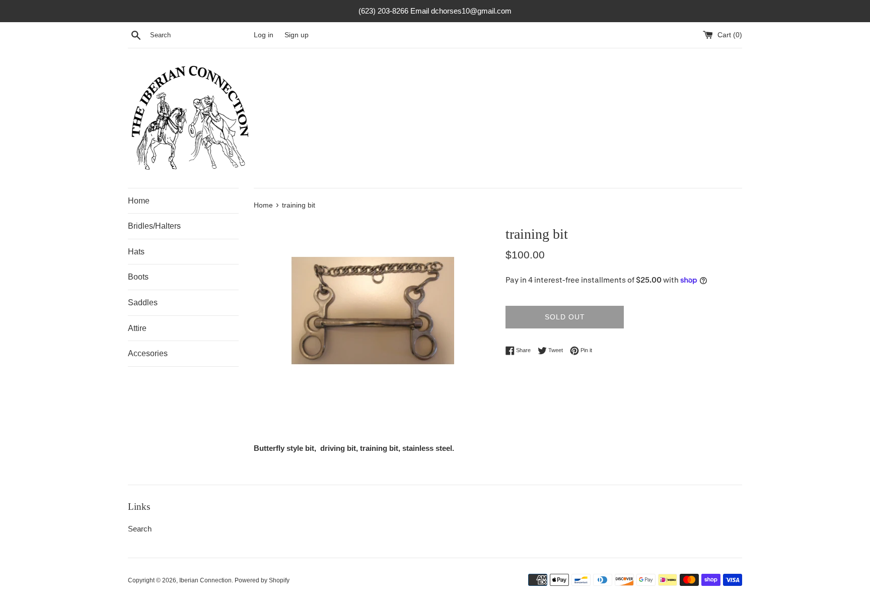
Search (140, 528)
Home (139, 200)
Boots (138, 277)
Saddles (143, 302)
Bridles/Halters (154, 226)
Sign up (296, 35)
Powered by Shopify (262, 580)
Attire (137, 328)
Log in (263, 35)
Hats (136, 251)
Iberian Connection (205, 580)
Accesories (148, 353)
